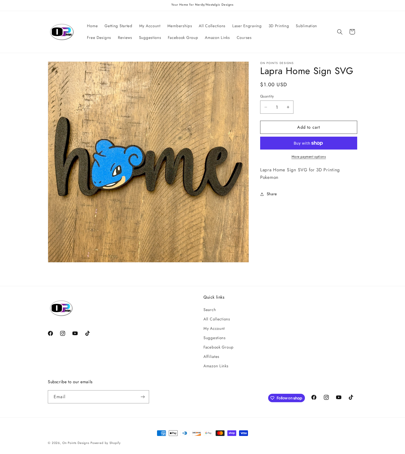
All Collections (216, 319)
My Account (214, 328)
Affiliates (211, 356)
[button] (340, 32)
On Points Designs (75, 443)
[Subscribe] (142, 396)
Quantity (267, 96)
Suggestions (214, 338)
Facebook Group (218, 347)
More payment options (309, 156)
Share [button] (272, 194)
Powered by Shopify (105, 443)
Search (209, 309)
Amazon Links (216, 366)
